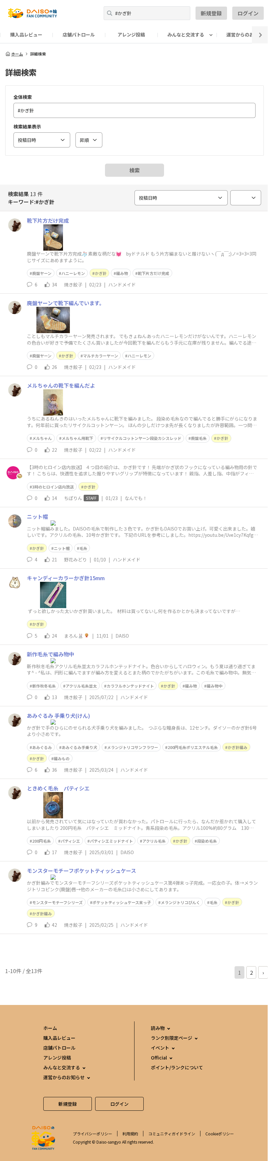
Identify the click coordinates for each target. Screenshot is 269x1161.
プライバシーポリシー (92, 1133)
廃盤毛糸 (199, 438)
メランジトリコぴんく (180, 902)
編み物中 (214, 686)
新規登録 (211, 13)
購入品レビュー (26, 34)
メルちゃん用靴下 (77, 438)
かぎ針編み (237, 747)
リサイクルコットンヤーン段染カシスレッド (142, 438)
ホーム (17, 54)
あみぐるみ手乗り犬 (79, 747)
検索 (134, 170)
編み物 (122, 273)
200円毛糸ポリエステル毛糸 (193, 747)
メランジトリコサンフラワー (132, 747)
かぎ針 (101, 273)
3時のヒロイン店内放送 (53, 486)
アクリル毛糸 (154, 841)
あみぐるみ (42, 747)
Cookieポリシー (219, 1133)
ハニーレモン (73, 273)
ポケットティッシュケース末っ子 (122, 902)
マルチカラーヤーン (100, 355)
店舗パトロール (79, 34)
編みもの (62, 758)
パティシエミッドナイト (111, 841)
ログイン (248, 13)
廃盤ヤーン (42, 273)
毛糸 (83, 548)
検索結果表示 (27, 126)
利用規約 (130, 1133)
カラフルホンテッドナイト (130, 686)
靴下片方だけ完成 (153, 273)
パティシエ (70, 841)
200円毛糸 (41, 841)
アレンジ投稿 (131, 34)
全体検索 (22, 97)
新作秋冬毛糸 (44, 686)
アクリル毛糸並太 (81, 686)
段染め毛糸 (207, 841)
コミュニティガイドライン (171, 1133)
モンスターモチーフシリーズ (57, 902)
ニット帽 (62, 548)
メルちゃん (42, 438)
